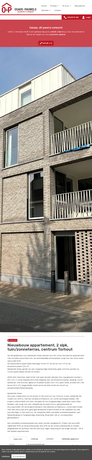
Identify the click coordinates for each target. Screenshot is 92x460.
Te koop (53, 6)
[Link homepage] (20, 8)
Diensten (45, 10)
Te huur (66, 6)
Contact (57, 10)
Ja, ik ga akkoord (19, 456)
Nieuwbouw (80, 6)
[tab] (18, 439)
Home (43, 6)
